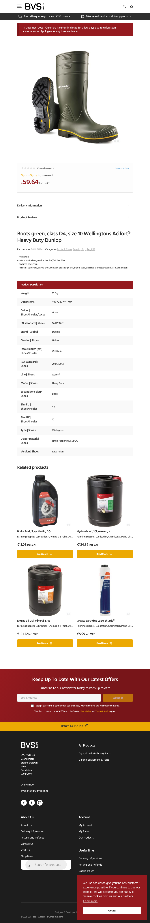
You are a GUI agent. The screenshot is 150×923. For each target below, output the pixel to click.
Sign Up (34, 175)
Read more (42, 554)
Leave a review (122, 168)
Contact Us (27, 844)
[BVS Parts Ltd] (34, 6)
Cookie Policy (86, 871)
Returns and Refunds (32, 837)
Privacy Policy (85, 711)
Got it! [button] (112, 910)
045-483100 (27, 784)
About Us (26, 825)
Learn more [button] (90, 901)
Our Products (86, 837)
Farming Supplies (81, 249)
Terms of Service (102, 711)
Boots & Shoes (64, 249)
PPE (93, 249)
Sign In (24, 175)
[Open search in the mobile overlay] (125, 6)
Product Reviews (27, 217)
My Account (85, 825)
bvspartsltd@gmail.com (34, 791)
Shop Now (27, 856)
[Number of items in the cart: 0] (131, 6)
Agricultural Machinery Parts (95, 753)
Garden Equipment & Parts (94, 760)
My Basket (84, 831)
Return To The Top (72, 726)
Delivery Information (29, 205)
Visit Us (25, 850)
